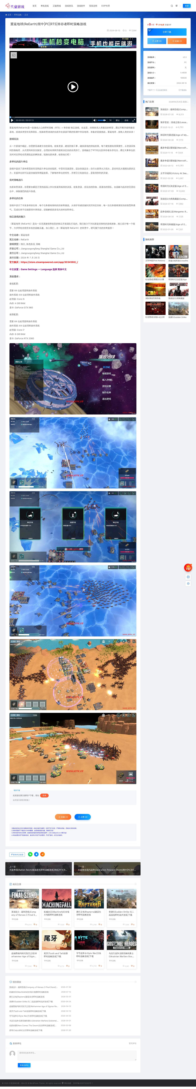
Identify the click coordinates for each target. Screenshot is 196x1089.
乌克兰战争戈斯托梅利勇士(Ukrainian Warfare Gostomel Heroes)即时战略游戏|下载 (121, 955)
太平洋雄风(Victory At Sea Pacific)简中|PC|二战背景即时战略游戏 (174, 173)
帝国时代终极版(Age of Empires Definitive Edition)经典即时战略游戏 (174, 224)
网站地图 (67, 1083)
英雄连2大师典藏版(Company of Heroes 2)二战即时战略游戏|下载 (174, 198)
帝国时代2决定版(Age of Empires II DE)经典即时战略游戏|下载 (174, 186)
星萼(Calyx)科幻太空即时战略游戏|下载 (25, 1030)
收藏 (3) (64, 817)
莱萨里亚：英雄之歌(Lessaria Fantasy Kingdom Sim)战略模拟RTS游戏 (174, 122)
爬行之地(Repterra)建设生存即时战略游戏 (88, 913)
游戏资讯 (69, 6)
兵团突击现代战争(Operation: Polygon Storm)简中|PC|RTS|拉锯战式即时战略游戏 (107, 870)
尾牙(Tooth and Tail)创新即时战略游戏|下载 (56, 955)
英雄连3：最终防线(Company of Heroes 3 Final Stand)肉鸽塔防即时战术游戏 (24, 913)
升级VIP (168, 25)
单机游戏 (45, 6)
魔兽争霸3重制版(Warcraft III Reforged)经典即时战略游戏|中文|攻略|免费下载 (174, 160)
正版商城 (57, 6)
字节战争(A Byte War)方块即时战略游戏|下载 (88, 955)
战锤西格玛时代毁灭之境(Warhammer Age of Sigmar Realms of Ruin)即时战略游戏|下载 (24, 955)
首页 (35, 6)
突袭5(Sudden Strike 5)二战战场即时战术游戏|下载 (121, 913)
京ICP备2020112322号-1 (83, 1083)
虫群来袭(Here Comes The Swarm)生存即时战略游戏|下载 (33, 1025)
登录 (187, 6)
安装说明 (93, 6)
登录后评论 (24, 1065)
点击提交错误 (162, 90)
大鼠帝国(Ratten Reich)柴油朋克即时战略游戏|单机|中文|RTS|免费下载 (38, 870)
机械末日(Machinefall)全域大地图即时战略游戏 (56, 913)
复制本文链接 (18, 855)
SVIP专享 (105, 6)
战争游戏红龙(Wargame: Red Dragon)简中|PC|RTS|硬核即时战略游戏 (174, 211)
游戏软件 (81, 6)
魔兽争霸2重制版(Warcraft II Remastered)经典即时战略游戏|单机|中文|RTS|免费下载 (174, 147)
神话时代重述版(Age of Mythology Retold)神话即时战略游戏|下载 (174, 135)
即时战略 (18, 15)
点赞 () (83, 817)
